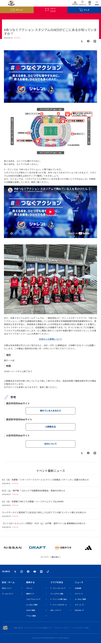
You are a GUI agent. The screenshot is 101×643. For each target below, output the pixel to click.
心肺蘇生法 (50, 426)
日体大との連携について (50, 339)
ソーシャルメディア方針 (80, 628)
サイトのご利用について (44, 628)
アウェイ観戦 (31, 616)
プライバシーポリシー (62, 628)
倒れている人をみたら (50, 410)
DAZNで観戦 (30, 610)
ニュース (79, 582)
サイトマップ (29, 628)
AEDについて (50, 443)
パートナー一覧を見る (50, 557)
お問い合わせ (18, 628)
